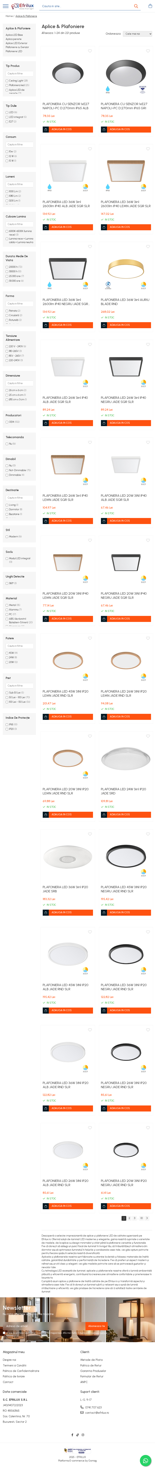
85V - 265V (15, 355)
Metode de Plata (91, 1360)
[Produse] (5, 6)
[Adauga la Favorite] (90, 51)
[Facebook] (72, 1435)
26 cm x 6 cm (16, 390)
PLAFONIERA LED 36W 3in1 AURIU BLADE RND (125, 302)
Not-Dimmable (17, 470)
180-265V (14, 351)
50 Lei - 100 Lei (17, 697)
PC (10, 614)
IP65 (11, 724)
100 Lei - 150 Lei (17, 701)
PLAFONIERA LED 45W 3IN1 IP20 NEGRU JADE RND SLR (124, 889)
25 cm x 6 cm (16, 395)
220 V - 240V (16, 346)
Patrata (13, 310)
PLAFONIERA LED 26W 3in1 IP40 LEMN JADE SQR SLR (65, 498)
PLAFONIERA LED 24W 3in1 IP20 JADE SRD (123, 791)
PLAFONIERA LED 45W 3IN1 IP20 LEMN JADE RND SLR (65, 693)
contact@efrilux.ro (96, 1412)
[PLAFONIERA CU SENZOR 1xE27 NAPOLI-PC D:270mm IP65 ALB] (68, 73)
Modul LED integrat (19, 558)
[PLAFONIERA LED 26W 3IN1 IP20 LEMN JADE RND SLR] (126, 660)
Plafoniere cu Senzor (17, 47)
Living (12, 504)
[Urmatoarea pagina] (146, 1218)
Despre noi (9, 1360)
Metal (12, 605)
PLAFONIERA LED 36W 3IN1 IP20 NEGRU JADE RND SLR (124, 987)
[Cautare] (136, 6)
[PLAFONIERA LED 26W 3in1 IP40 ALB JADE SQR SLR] (68, 367)
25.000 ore (15, 276)
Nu (10, 443)
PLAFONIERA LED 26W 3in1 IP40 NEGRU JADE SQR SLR (123, 400)
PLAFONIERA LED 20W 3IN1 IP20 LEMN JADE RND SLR (66, 791)
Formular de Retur (91, 1376)
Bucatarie (14, 514)
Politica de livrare (14, 1376)
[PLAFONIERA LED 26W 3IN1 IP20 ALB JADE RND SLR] (68, 1150)
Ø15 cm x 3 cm (16, 399)
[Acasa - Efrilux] (22, 6)
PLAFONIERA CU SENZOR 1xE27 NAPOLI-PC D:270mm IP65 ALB (66, 106)
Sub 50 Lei (15, 692)
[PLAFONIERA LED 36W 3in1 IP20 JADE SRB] (68, 856)
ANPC (84, 1382)
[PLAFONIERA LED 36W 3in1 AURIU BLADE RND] (126, 269)
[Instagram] (83, 1435)
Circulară (14, 315)
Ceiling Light (16, 80)
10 (141, 1218)
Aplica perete (14, 39)
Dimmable (15, 475)
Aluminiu (13, 609)
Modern (13, 536)
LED (11, 112)
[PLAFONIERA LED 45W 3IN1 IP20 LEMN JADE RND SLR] (68, 660)
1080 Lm (13, 196)
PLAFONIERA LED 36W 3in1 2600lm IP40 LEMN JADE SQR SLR (126, 204)
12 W (11, 156)
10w (11, 151)
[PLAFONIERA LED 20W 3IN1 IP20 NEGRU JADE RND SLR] (126, 1150)
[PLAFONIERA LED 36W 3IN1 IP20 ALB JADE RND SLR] (68, 1052)
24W (11, 657)
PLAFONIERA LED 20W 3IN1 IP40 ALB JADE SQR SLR (124, 498)
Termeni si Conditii (14, 1365)
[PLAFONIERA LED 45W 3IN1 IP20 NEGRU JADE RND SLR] (126, 856)
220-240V (14, 360)
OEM (11, 421)
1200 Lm (13, 200)
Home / (10, 16)
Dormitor (14, 509)
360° (11, 583)
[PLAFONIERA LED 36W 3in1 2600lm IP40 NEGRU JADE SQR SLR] (68, 269)
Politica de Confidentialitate (94, 1333)
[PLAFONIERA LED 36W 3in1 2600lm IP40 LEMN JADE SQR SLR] (126, 171)
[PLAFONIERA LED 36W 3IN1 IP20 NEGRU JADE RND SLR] (126, 954)
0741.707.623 (93, 1407)
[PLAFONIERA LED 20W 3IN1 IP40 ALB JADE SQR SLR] (126, 465)
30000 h (13, 271)
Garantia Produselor (93, 1371)
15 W (11, 160)
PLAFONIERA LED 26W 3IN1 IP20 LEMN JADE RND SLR (124, 693)
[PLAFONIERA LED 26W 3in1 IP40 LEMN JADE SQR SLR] (68, 465)
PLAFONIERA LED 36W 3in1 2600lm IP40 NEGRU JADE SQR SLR (65, 302)
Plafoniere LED (14, 51)
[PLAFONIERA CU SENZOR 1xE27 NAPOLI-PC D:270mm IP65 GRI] (126, 73)
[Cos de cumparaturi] (150, 6)
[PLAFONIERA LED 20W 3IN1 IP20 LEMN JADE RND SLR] (68, 758)
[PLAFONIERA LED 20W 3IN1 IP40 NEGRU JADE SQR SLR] (126, 563)
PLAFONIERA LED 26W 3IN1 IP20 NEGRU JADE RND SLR (124, 1085)
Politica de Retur (91, 1365)
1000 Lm (13, 191)
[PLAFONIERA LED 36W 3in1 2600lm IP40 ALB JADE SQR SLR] (68, 171)
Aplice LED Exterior (16, 43)
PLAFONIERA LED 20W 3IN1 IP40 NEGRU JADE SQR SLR (124, 595)
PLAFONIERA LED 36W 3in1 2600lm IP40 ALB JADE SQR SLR (66, 204)
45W (11, 652)
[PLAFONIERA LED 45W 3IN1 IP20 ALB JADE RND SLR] (68, 954)
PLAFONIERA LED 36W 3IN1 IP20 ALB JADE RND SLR (65, 1085)
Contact (8, 1382)
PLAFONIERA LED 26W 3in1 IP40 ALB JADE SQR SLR (65, 400)
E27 (11, 121)
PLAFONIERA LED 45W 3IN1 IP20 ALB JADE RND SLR (65, 987)
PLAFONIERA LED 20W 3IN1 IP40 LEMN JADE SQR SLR (65, 595)
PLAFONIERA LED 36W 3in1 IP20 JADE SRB (65, 889)
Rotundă (13, 320)
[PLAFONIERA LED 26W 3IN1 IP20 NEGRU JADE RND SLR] (126, 1052)
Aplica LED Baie (14, 35)
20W (11, 662)
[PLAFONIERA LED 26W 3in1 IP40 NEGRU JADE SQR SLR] (126, 367)
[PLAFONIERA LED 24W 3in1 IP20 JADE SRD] (126, 758)
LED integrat (16, 117)
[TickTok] (77, 1435)
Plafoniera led (17, 85)
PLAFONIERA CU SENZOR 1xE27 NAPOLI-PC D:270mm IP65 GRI (124, 106)
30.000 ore (14, 280)
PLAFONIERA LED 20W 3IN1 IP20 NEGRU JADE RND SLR (124, 1183)
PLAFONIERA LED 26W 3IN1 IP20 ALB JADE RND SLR (65, 1183)
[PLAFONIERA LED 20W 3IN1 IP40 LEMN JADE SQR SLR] (68, 563)
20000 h (13, 266)
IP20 (11, 729)
